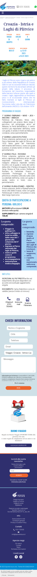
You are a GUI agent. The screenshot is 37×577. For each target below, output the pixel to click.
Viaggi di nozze (18, 503)
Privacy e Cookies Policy (18, 522)
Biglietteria (18, 505)
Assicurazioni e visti (18, 519)
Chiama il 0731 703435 (9, 304)
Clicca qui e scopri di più (18, 445)
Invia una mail (18, 303)
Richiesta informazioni (18, 549)
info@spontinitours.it (18, 534)
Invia (18, 388)
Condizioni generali (18, 520)
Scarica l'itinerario (28, 304)
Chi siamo (18, 543)
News (18, 547)
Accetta (4, 575)
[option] (18, 68)
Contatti (18, 545)
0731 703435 (20, 529)
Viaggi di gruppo (18, 499)
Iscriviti (19, 475)
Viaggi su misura (18, 501)
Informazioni (11, 575)
